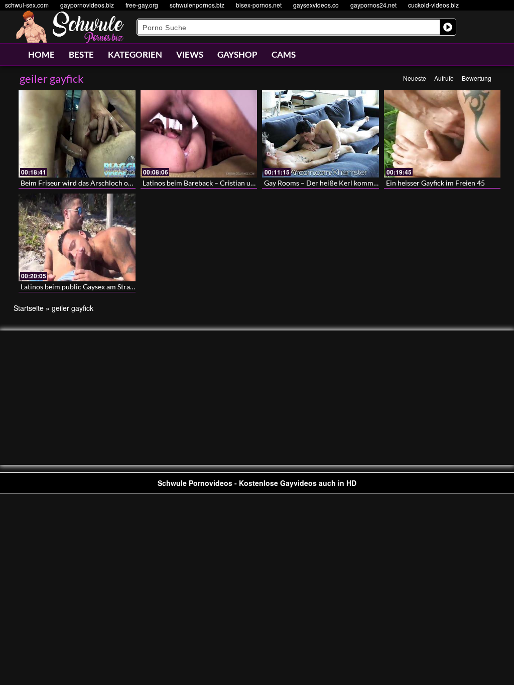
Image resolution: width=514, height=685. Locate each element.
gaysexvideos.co (316, 5)
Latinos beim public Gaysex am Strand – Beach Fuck (101, 286)
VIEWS (189, 54)
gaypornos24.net (373, 5)
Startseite (29, 308)
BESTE (81, 54)
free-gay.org (141, 5)
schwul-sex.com (27, 5)
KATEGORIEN (135, 54)
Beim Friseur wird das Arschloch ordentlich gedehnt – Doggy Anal (123, 183)
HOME (41, 54)
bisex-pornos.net (259, 5)
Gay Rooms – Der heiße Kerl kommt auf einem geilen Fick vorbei (364, 183)
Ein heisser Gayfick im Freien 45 (435, 183)
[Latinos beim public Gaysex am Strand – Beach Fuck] (77, 237)
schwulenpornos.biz (197, 5)
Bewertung (476, 78)
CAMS (284, 54)
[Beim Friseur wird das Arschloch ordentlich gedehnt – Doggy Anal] (77, 134)
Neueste (414, 78)
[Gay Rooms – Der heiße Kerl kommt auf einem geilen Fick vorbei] (320, 134)
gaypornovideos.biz (87, 5)
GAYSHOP (237, 54)
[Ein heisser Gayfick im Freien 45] (442, 134)
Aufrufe (444, 78)
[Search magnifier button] (448, 27)
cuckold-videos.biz (433, 5)
